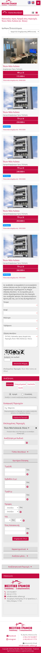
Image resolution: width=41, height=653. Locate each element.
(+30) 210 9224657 (30, 637)
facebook (12, 636)
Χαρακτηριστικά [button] (19, 549)
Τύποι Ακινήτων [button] (19, 452)
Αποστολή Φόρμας (20, 363)
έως (28, 470)
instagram (12, 639)
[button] (16, 428)
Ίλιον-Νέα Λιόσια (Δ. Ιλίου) (15, 428)
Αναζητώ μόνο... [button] (19, 556)
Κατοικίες (9, 384)
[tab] (20, 428)
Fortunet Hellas (14, 651)
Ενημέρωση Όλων (20, 539)
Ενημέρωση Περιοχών (21, 417)
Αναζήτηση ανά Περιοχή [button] (18, 566)
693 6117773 (11, 594)
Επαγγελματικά (20, 384)
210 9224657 (11, 592)
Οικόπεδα (31, 384)
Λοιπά (20, 388)
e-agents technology (27, 651)
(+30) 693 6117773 (30, 639)
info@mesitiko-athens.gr (16, 596)
